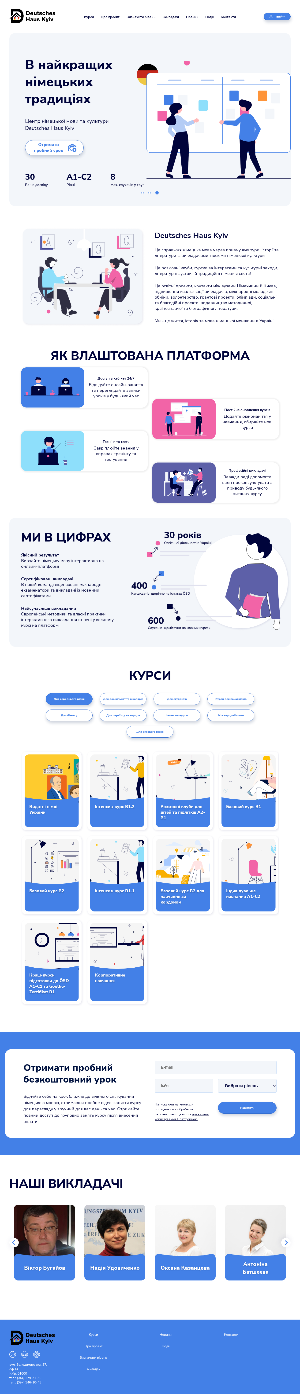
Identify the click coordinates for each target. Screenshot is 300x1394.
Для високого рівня (150, 732)
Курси (89, 17)
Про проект (110, 17)
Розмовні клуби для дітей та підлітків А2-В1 (183, 812)
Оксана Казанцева (185, 1268)
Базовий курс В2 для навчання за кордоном (182, 896)
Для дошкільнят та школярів (123, 699)
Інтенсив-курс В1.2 (115, 806)
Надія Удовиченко (115, 1268)
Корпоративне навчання (110, 978)
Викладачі (170, 17)
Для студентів (177, 699)
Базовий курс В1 (243, 806)
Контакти (228, 17)
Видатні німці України (43, 809)
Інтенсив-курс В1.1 (115, 891)
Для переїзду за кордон (123, 715)
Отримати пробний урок (48, 147)
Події (209, 17)
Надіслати (247, 1108)
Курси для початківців (231, 699)
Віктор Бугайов (44, 1268)
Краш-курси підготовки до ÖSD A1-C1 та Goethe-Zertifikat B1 (49, 983)
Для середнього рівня (69, 699)
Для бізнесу (69, 715)
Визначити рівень (141, 17)
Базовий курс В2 (46, 891)
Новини (192, 17)
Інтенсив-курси (177, 715)
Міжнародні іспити (231, 715)
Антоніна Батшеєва (256, 1268)
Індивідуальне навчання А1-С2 (243, 893)
